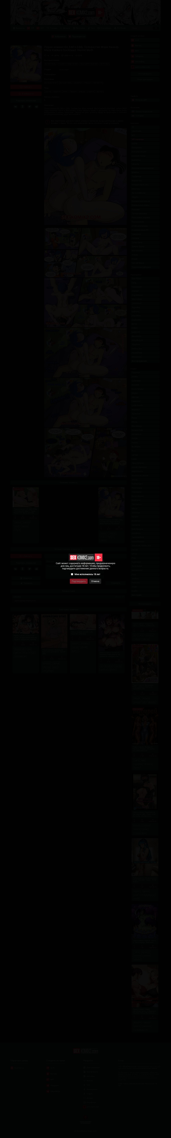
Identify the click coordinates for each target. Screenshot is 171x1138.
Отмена (95, 581)
